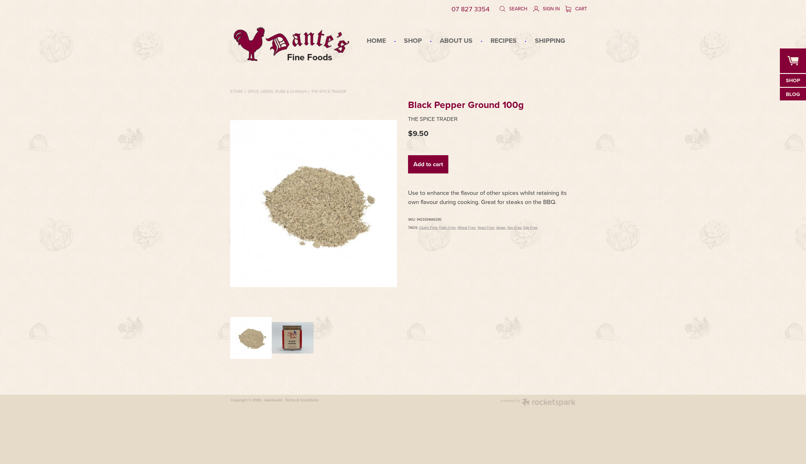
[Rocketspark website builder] (538, 403)
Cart (580, 8)
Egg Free (530, 227)
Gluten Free (428, 227)
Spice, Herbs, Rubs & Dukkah (277, 91)
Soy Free (514, 227)
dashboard (273, 400)
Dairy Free (447, 227)
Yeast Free (485, 227)
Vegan (500, 227)
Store (236, 91)
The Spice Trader (328, 91)
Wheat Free (466, 227)
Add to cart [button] (428, 164)
